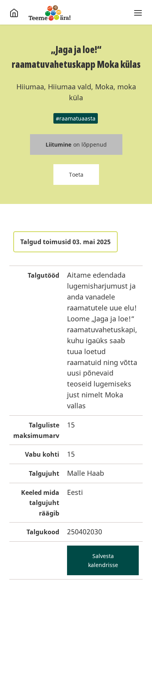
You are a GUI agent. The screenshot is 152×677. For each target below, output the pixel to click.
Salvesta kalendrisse (103, 560)
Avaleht (49, 13)
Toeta (76, 174)
